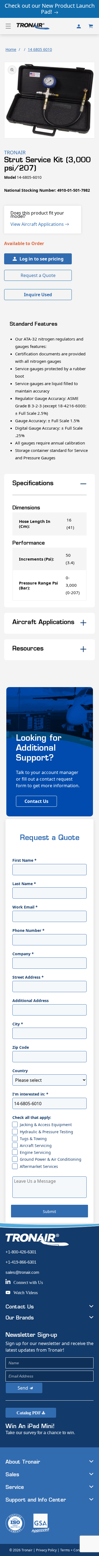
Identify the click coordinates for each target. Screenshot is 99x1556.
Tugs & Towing (33, 1138)
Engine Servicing (35, 1152)
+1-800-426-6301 (21, 1252)
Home (11, 49)
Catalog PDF (29, 1412)
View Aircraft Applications (37, 224)
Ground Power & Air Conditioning (50, 1159)
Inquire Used (38, 295)
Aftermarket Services (39, 1166)
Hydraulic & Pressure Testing (46, 1131)
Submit (49, 1211)
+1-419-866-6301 (21, 1262)
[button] (8, 26)
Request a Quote (38, 275)
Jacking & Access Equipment (46, 1124)
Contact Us (36, 801)
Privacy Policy (46, 1550)
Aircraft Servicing (36, 1145)
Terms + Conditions (75, 1550)
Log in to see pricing (42, 259)
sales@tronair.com (22, 1272)
